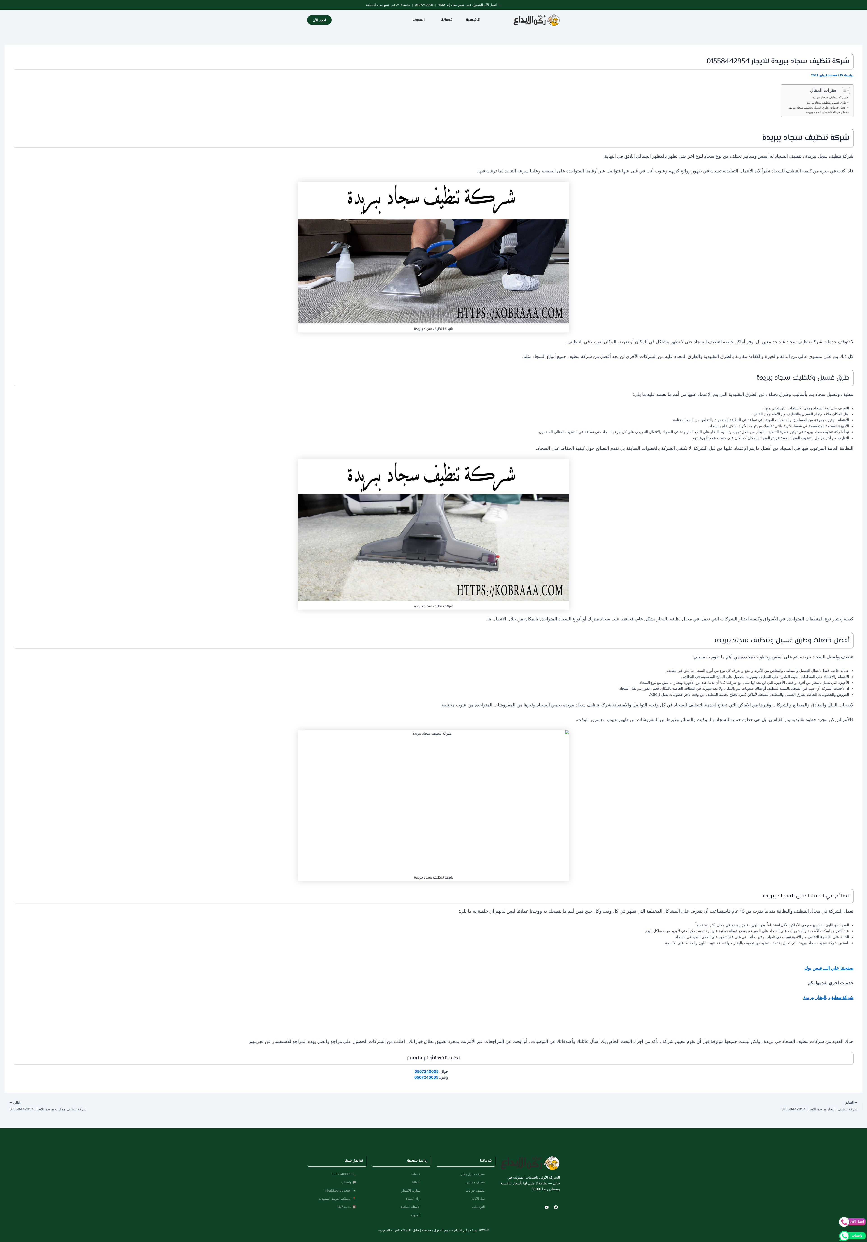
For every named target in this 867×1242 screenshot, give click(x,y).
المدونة (419, 20)
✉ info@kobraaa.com (340, 1190)
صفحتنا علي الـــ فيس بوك (828, 968)
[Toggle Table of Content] (844, 91)
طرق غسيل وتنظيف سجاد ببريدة (826, 102)
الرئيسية (473, 20)
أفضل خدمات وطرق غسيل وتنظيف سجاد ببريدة (817, 107)
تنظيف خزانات (475, 1190)
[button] (445, 20)
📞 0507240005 (343, 1174)
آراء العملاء (413, 1198)
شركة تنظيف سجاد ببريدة (829, 97)
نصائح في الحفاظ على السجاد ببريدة (826, 112)
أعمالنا (416, 1182)
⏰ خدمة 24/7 (346, 1207)
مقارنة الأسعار (410, 1190)
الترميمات (478, 1207)
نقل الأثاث (478, 1198)
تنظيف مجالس (475, 1182)
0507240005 (424, 5)
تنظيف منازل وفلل (472, 1174)
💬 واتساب (348, 1182)
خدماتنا (446, 20)
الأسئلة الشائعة (410, 1207)
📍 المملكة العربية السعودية (337, 1198)
